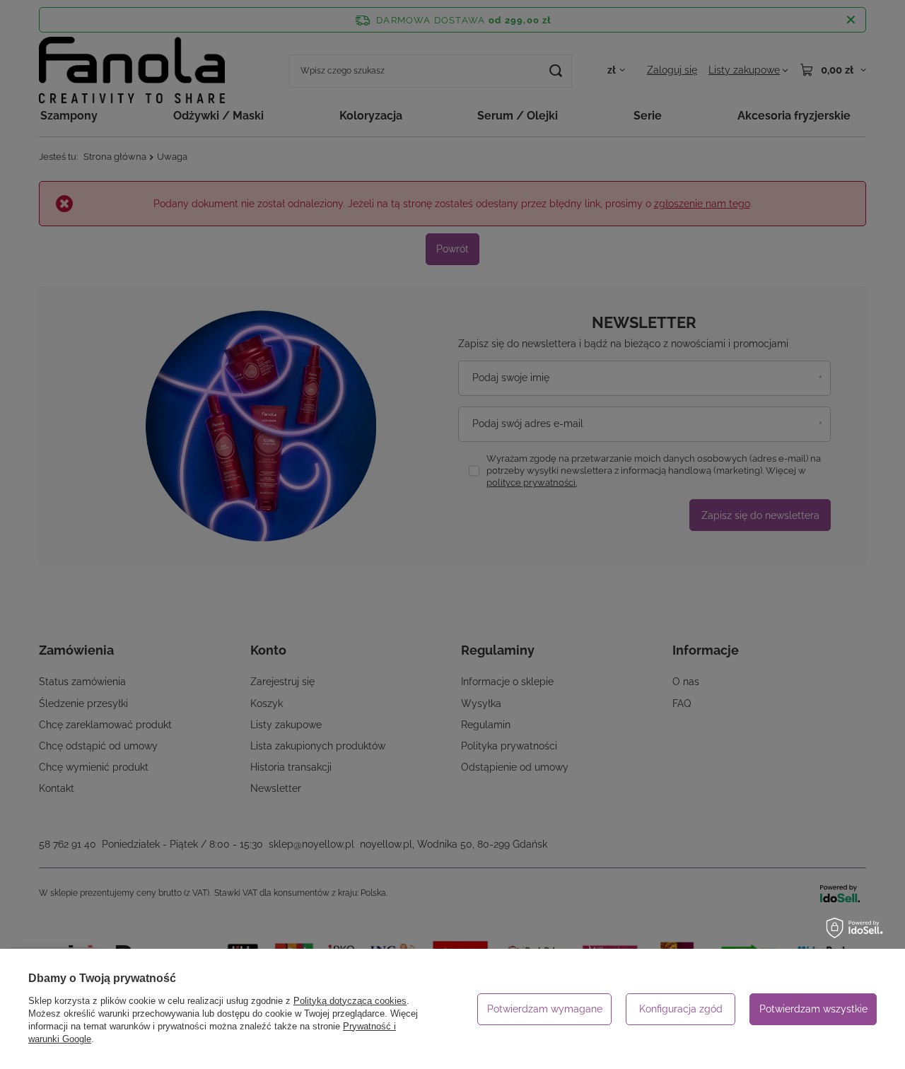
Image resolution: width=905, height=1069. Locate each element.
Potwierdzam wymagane (544, 1009)
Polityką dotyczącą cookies (350, 1000)
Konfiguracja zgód (681, 1009)
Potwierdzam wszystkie (813, 1009)
